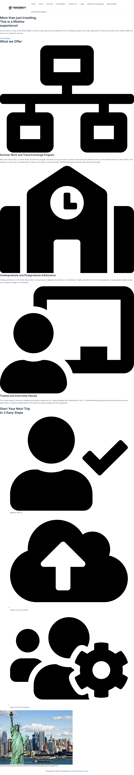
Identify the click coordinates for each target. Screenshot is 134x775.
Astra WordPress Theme (79, 771)
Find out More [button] (5, 38)
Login (82, 4)
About (41, 4)
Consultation (60, 4)
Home (33, 4)
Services (49, 4)
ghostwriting (111, 4)
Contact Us (72, 4)
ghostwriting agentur (39, 12)
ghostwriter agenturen (95, 4)
